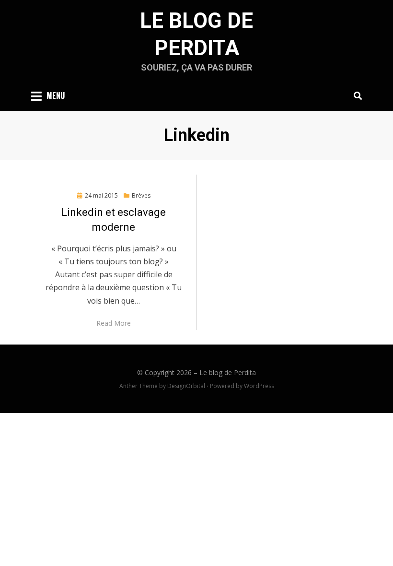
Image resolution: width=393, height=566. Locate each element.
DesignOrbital (186, 386)
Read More (113, 323)
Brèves (141, 195)
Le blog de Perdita (227, 372)
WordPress (259, 386)
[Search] (355, 95)
